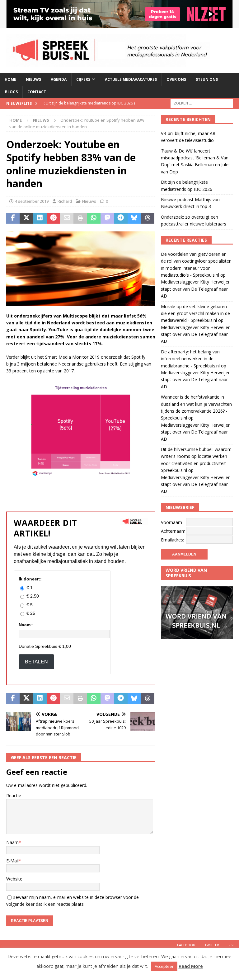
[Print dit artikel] (80, 218)
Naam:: (26, 624)
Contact (36, 92)
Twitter (211, 945)
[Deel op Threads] (147, 218)
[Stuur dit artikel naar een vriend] (66, 218)
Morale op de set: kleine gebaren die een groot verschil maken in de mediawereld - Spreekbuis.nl (195, 313)
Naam (12, 842)
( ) (89, 103)
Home (10, 79)
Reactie (13, 795)
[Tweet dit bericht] (26, 218)
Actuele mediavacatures (131, 79)
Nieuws (33, 79)
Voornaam (171, 522)
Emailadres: (172, 540)
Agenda (59, 79)
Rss (231, 945)
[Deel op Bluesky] (134, 218)
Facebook (186, 945)
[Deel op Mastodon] (107, 218)
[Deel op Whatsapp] (94, 218)
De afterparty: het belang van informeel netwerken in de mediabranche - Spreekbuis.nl (190, 359)
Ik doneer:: (30, 578)
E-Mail (12, 861)
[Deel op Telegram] (120, 218)
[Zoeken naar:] (202, 103)
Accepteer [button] (164, 966)
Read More (191, 966)
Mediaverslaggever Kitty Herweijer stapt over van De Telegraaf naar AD (195, 289)
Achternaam (173, 531)
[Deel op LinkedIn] (40, 218)
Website (14, 879)
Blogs (11, 92)
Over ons (176, 79)
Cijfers (83, 79)
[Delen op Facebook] (13, 218)
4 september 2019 (32, 201)
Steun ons (207, 79)
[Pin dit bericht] (53, 218)
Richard (65, 201)
